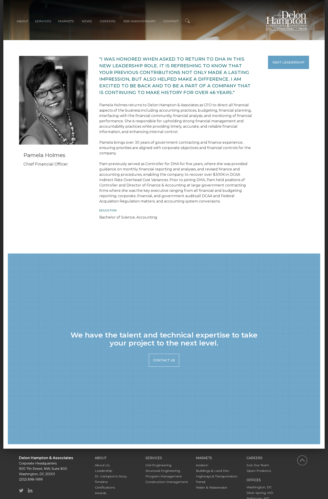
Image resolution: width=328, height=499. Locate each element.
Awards (100, 493)
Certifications (105, 487)
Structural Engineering (162, 471)
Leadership (103, 471)
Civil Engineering (158, 465)
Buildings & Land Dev (212, 471)
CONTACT (171, 21)
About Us (102, 465)
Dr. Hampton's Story (111, 476)
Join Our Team (258, 465)
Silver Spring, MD (260, 493)
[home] (286, 20)
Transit (201, 482)
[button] (26, 22)
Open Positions (259, 471)
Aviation (202, 465)
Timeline (101, 482)
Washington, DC (259, 487)
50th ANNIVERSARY (139, 21)
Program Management (163, 476)
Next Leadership (288, 62)
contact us (164, 360)
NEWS (87, 21)
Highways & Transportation (216, 476)
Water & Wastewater (211, 487)
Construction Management (166, 482)
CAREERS (108, 21)
